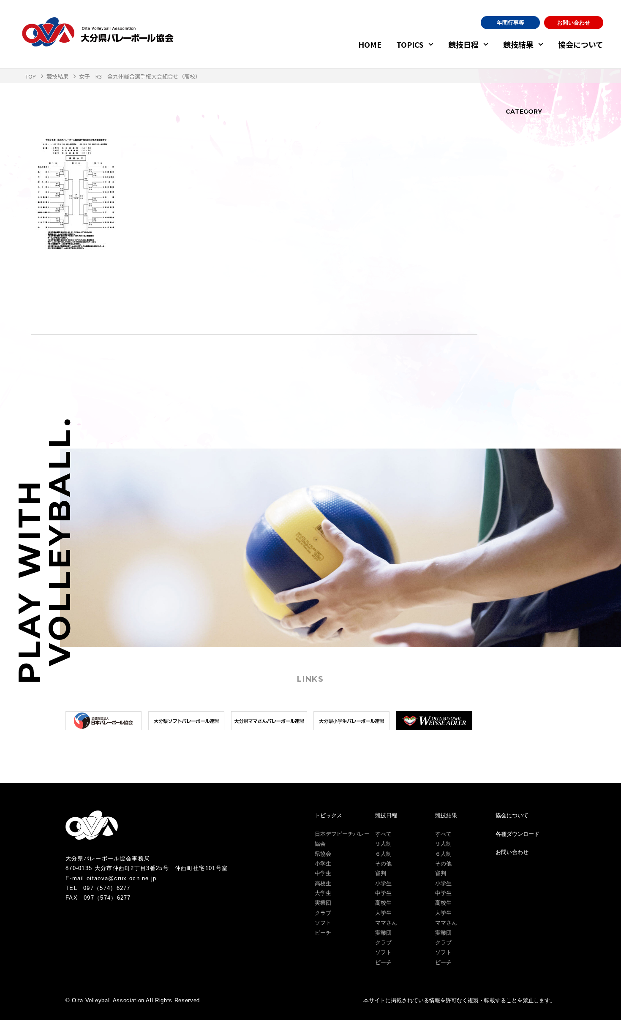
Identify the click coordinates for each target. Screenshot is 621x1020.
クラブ (323, 913)
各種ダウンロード (517, 834)
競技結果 (518, 44)
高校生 (323, 883)
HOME (369, 44)
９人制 (383, 843)
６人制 (383, 854)
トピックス (328, 815)
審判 (380, 873)
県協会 (323, 854)
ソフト (323, 922)
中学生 (323, 873)
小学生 (323, 863)
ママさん (386, 922)
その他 (383, 863)
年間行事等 (510, 22)
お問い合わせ (573, 22)
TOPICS (410, 44)
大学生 (323, 893)
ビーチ (323, 933)
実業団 (323, 903)
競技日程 (463, 44)
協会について (580, 44)
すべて (383, 834)
